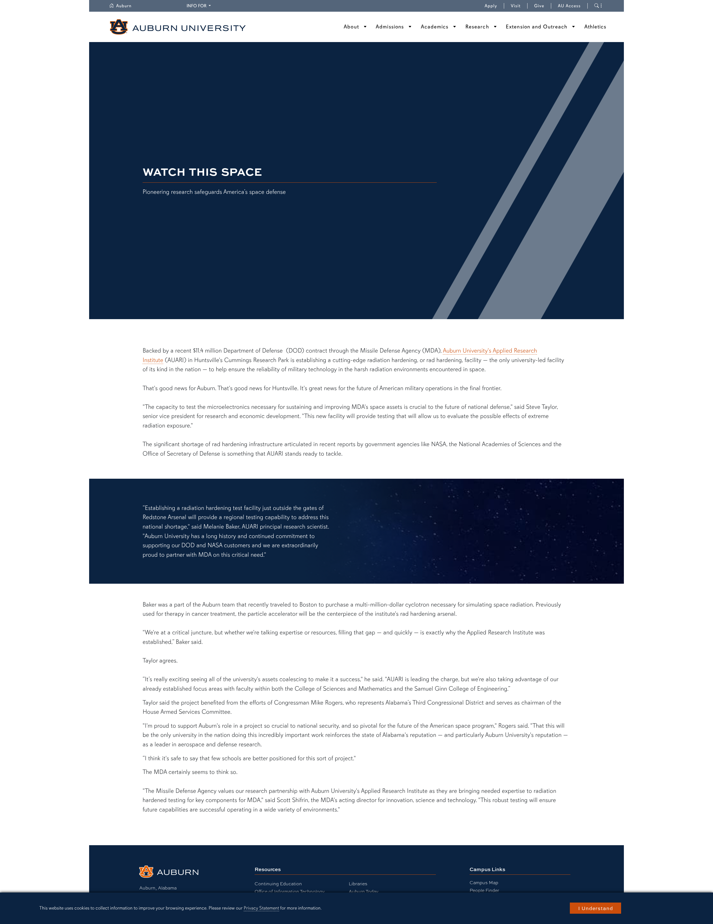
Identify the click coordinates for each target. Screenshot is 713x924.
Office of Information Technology (290, 891)
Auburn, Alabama (158, 887)
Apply (491, 6)
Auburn (127, 6)
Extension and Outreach (536, 26)
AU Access (569, 6)
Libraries (358, 883)
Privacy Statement (261, 908)
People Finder (484, 890)
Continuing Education (278, 883)
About (351, 26)
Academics (435, 26)
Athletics (595, 26)
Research (477, 26)
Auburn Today (364, 891)
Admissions (390, 26)
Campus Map (484, 882)
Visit (516, 6)
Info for (200, 6)
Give (542, 6)
